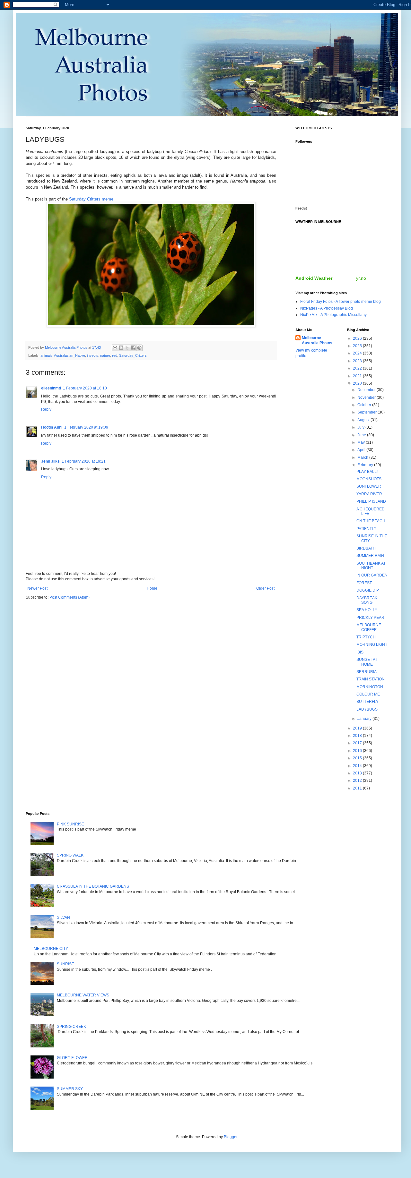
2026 (358, 338)
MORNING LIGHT (371, 644)
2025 (358, 346)
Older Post (265, 588)
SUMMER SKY (70, 1089)
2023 (358, 361)
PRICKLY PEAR (370, 617)
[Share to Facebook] (133, 348)
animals (46, 355)
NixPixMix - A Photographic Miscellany (333, 314)
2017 (358, 743)
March (363, 457)
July (361, 427)
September (367, 412)
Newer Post (37, 588)
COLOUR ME (368, 694)
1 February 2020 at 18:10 (85, 388)
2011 (358, 788)
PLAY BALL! (367, 471)
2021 (358, 376)
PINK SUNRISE (70, 824)
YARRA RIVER (369, 494)
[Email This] (115, 348)
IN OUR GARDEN (372, 575)
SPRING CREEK (71, 1026)
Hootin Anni (51, 427)
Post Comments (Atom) (69, 597)
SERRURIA (366, 672)
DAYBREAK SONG (366, 600)
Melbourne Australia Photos (317, 341)
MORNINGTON (369, 687)
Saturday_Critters (133, 355)
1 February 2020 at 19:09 (86, 427)
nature (105, 355)
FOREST (364, 583)
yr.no (361, 278)
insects (92, 355)
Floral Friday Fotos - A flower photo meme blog (340, 301)
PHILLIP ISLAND (371, 501)
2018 (358, 735)
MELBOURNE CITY (51, 948)
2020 (358, 383)
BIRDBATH (366, 548)
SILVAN (63, 917)
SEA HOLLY (366, 610)
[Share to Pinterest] (139, 348)
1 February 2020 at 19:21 (84, 461)
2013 (358, 773)
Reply (46, 409)
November (367, 397)
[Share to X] (127, 348)
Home (152, 588)
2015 (358, 758)
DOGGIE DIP (367, 590)
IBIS (359, 652)
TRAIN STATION (370, 679)
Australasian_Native (69, 355)
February (365, 465)
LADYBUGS (367, 709)
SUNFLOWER (368, 486)
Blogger (230, 1137)
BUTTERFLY (367, 701)
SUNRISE (65, 964)
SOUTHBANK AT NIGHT (371, 565)
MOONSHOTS (368, 479)
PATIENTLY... (367, 528)
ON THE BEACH (370, 521)
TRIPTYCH (366, 637)
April (361, 450)
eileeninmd (51, 388)
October (364, 405)
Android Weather (313, 278)
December (367, 390)
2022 (358, 368)
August (364, 420)
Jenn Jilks (50, 461)
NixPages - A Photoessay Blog (326, 308)
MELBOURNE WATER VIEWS (83, 995)
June (362, 435)
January (364, 718)
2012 (358, 780)
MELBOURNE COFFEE (368, 627)
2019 (358, 728)
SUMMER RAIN (370, 555)
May (361, 442)
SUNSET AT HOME (366, 661)
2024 (358, 353)
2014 (358, 766)
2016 (358, 750)
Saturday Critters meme (91, 199)
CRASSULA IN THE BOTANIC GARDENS (93, 886)
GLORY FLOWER (72, 1057)
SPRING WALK (70, 855)
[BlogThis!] (121, 348)
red (114, 355)
